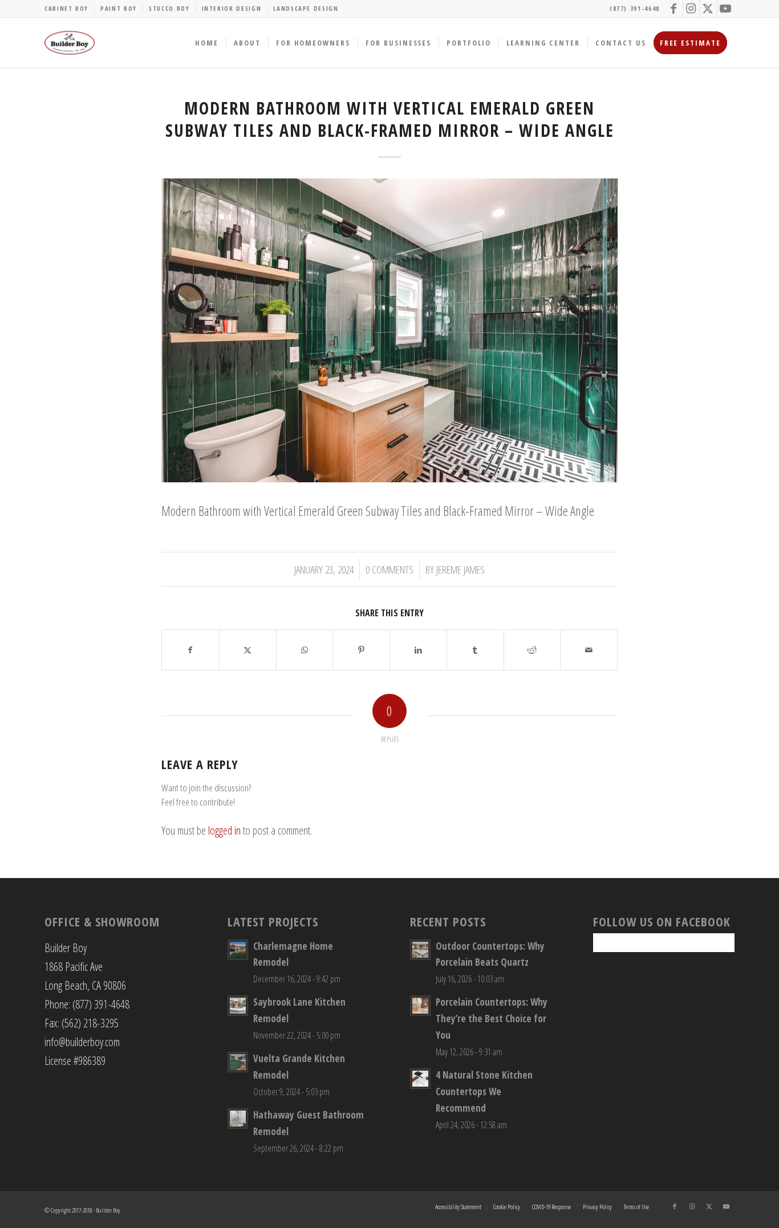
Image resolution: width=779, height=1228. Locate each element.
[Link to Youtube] (726, 8)
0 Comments (389, 569)
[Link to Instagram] (691, 8)
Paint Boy (118, 8)
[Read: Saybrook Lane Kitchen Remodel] (238, 1005)
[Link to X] (708, 8)
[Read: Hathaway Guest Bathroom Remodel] (238, 1118)
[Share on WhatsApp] (305, 650)
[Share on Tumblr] (475, 650)
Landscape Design (305, 8)
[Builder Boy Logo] (69, 43)
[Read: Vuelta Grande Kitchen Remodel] (238, 1062)
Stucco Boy (169, 8)
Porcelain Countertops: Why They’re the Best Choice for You (491, 1018)
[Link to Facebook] (674, 8)
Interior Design (232, 8)
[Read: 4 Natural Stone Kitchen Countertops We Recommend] (420, 1078)
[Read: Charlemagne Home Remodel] (238, 950)
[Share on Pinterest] (361, 650)
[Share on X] (248, 650)
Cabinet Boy (66, 8)
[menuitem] (69, 8)
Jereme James (460, 569)
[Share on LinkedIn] (418, 650)
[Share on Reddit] (532, 650)
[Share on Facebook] (190, 650)
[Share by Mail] (589, 650)
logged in (224, 830)
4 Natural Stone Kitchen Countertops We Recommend (484, 1091)
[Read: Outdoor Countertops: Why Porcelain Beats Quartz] (420, 950)
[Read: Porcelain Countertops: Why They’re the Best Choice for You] (420, 1005)
